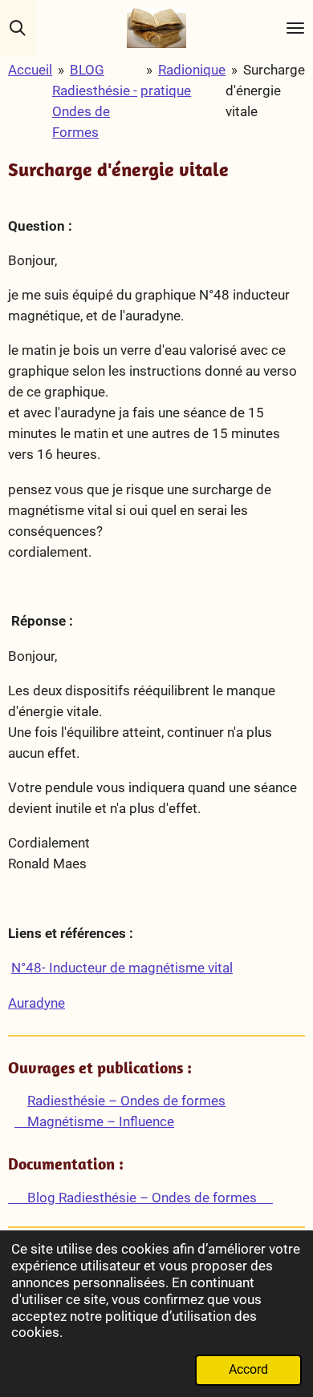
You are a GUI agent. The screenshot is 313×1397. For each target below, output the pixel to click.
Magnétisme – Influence (94, 1121)
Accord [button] (248, 1370)
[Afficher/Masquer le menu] (295, 28)
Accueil (30, 70)
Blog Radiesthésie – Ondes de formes (140, 1198)
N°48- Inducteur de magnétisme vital (122, 968)
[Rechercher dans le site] (17, 28)
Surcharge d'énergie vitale (265, 90)
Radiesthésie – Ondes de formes (126, 1101)
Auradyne (36, 1003)
